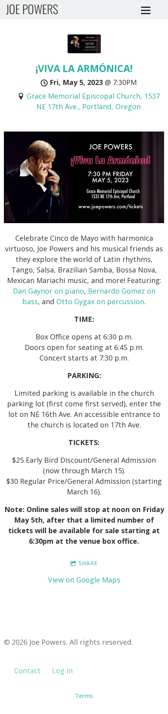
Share (88, 563)
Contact (27, 670)
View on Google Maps (84, 579)
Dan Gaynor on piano (48, 291)
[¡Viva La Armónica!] (84, 50)
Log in (62, 670)
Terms (84, 696)
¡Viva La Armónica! (84, 68)
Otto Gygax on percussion (100, 301)
